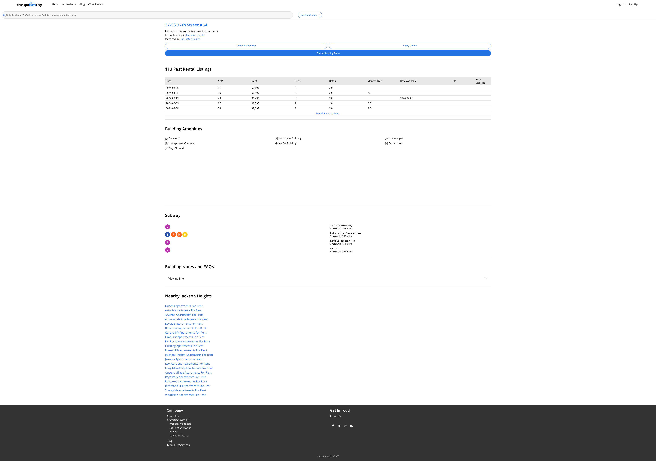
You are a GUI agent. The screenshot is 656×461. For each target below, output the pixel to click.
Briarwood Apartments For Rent (185, 328)
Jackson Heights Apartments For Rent (189, 355)
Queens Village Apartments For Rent (188, 372)
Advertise (68, 4)
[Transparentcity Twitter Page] (338, 426)
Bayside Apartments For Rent (184, 324)
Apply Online (410, 45)
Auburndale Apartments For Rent (186, 319)
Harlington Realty (190, 38)
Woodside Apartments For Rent (185, 395)
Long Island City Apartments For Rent (189, 368)
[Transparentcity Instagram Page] (344, 426)
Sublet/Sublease (178, 435)
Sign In (621, 4)
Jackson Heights (195, 35)
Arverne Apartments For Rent (184, 315)
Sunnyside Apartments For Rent (185, 390)
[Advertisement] (328, 179)
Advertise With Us (178, 420)
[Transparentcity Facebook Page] (332, 426)
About (55, 4)
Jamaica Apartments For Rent (184, 359)
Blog (82, 4)
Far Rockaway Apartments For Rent (187, 341)
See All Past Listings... (328, 113)
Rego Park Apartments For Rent (185, 377)
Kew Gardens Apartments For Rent (187, 363)
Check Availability (246, 45)
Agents (173, 431)
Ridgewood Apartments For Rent (186, 381)
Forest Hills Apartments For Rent (186, 350)
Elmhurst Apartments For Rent (184, 337)
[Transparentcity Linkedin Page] (350, 426)
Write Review (96, 4)
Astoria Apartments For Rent (183, 310)
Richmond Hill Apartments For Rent (188, 386)
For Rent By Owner (180, 427)
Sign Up (633, 4)
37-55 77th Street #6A (186, 25)
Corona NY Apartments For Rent (186, 332)
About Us (173, 416)
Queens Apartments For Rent (184, 306)
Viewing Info (176, 278)
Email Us (335, 416)
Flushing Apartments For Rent (184, 346)
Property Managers (180, 423)
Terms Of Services (178, 445)
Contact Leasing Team (328, 53)
